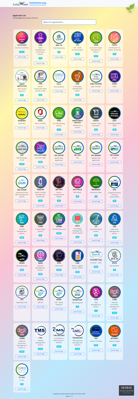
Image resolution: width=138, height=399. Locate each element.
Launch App (22, 57)
